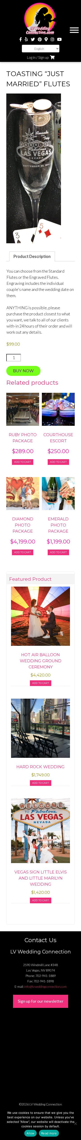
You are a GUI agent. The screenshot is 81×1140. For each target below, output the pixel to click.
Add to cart (22, 461)
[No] (75, 1123)
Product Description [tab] (32, 256)
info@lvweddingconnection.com (45, 986)
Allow (30, 1133)
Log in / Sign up (38, 57)
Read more (49, 1133)
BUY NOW (23, 370)
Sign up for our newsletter (40, 1001)
